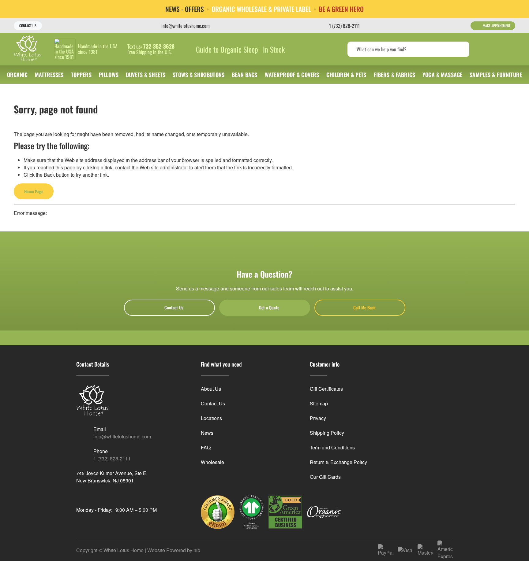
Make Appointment (496, 25)
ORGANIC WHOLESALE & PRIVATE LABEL (261, 9)
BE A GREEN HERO (341, 9)
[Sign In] (485, 49)
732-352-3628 (158, 46)
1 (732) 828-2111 (112, 458)
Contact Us (27, 25)
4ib (196, 550)
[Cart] (508, 49)
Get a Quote (269, 307)
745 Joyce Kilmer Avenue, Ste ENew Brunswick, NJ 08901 (111, 477)
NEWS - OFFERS (184, 9)
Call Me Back (364, 307)
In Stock (274, 49)
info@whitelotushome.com (122, 436)
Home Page (33, 191)
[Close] (519, 9)
